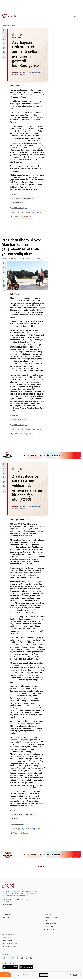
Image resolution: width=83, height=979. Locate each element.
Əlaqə (45, 920)
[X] (13, 958)
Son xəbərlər (6, 914)
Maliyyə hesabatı (48, 929)
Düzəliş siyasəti (48, 926)
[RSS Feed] (31, 958)
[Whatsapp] (4, 958)
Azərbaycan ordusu (18, 202)
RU (78, 975)
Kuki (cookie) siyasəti (9, 947)
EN (71, 975)
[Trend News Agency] (8, 885)
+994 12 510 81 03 (7, 901)
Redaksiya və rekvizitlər (50, 917)
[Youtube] (17, 958)
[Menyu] (79, 16)
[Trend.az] (9, 16)
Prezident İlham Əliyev (19, 419)
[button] (3, 30)
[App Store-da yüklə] (10, 967)
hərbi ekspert (16, 198)
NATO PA (14, 818)
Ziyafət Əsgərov (17, 814)
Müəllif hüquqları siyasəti (10, 943)
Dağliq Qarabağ (29, 198)
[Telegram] (22, 958)
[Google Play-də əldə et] (26, 967)
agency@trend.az (7, 904)
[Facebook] (9, 958)
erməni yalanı (30, 814)
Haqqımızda (47, 914)
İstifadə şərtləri (7, 938)
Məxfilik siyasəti (7, 941)
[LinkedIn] (26, 958)
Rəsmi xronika (6, 917)
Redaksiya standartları (50, 923)
